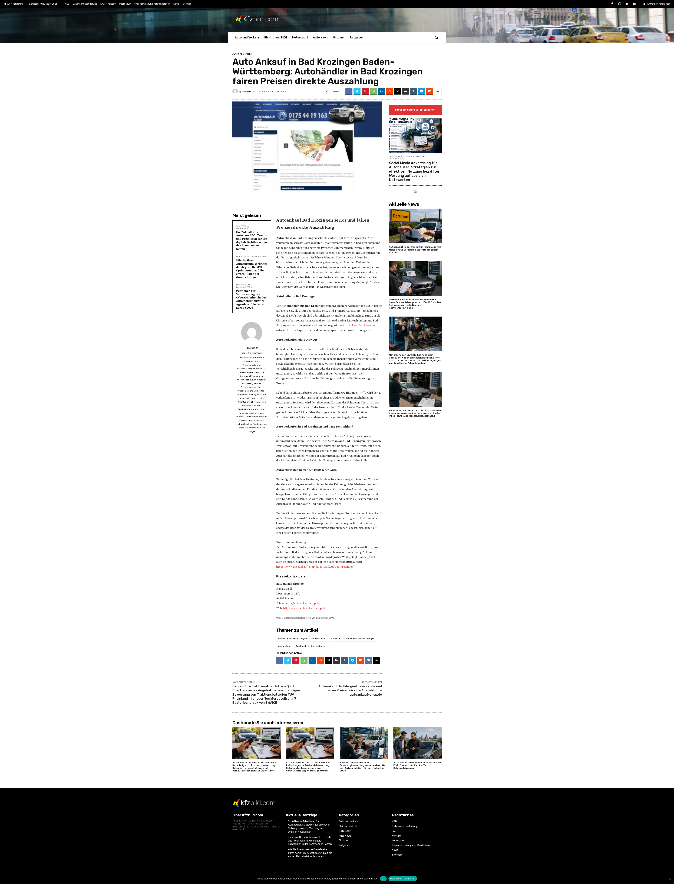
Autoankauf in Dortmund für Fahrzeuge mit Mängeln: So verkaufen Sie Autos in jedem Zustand (415, 250)
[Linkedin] (381, 91)
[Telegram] (421, 91)
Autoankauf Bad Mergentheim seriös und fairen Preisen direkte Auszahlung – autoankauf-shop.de (350, 690)
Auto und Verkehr (242, 54)
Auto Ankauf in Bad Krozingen (292, 638)
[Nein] (669, 878)
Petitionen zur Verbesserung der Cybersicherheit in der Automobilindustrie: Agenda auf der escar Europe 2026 (251, 299)
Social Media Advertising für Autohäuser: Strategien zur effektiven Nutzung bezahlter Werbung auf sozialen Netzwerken (414, 171)
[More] (438, 91)
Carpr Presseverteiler (415, 156)
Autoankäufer (284, 646)
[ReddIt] (389, 91)
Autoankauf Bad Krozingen (360, 325)
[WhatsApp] (373, 91)
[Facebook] (612, 4)
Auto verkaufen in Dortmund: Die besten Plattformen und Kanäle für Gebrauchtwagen (417, 765)
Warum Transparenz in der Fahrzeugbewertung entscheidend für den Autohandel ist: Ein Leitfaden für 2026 (363, 766)
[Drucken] (405, 91)
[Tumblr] (413, 91)
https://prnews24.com (252, 353)
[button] (436, 37)
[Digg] (376, 660)
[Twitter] (627, 4)
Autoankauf (336, 638)
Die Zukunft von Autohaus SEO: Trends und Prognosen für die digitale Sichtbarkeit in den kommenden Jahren (251, 240)
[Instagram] (619, 4)
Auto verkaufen (318, 638)
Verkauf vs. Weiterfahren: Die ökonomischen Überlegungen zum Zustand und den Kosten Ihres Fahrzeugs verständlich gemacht (415, 413)
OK (383, 878)
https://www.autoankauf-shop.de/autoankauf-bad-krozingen (314, 566)
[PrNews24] (235, 91)
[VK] (368, 660)
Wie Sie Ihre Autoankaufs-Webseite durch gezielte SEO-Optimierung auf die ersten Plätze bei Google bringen (251, 268)
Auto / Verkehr (243, 226)
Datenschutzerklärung (402, 878)
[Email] (397, 91)
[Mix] (429, 91)
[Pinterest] (365, 91)
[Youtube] (634, 4)
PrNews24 (248, 91)
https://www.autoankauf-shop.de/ (304, 608)
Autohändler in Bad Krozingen (310, 646)
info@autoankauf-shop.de (302, 603)
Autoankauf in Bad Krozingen (360, 638)
